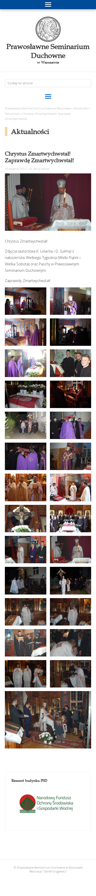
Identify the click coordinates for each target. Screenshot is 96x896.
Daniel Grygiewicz (55, 871)
